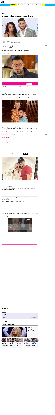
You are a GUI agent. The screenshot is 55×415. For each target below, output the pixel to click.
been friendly (5, 86)
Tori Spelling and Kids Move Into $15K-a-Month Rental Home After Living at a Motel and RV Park (18, 144)
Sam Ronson (8, 94)
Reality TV (10, 1)
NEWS (14, 1)
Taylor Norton (8, 41)
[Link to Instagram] (48, 1)
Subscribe (42, 1)
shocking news (12, 128)
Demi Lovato (25, 93)
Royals (21, 1)
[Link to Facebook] (46, 1)
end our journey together (33, 131)
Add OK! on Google (14, 48)
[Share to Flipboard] (10, 45)
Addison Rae (12, 94)
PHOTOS (25, 1)
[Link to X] (50, 1)
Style (17, 1)
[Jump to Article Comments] (2, 45)
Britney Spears (26, 50)
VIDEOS (29, 1)
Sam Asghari (4, 50)
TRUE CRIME (33, 1)
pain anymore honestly (7, 213)
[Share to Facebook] (4, 45)
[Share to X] (7, 45)
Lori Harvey (4, 94)
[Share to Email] (13, 45)
